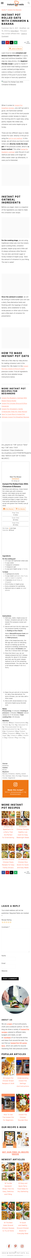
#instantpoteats (15, 794)
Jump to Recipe (16, 48)
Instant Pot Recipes (14, 10)
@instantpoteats (16, 792)
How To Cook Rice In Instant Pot (13, 414)
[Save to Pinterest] (7, 42)
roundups (7, 1037)
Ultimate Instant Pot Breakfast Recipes (15, 417)
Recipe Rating (6, 920)
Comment (6, 927)
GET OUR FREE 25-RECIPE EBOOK (15, 1153)
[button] (12, 479)
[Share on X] (11, 42)
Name (4, 956)
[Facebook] (8, 1246)
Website (4, 971)
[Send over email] (15, 42)
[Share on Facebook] (3, 42)
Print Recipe (9, 509)
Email (3, 963)
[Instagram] (22, 1246)
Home (4, 10)
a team (9, 1024)
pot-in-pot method (15, 138)
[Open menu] (16, 1252)
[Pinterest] (15, 1246)
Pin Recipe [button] (21, 509)
